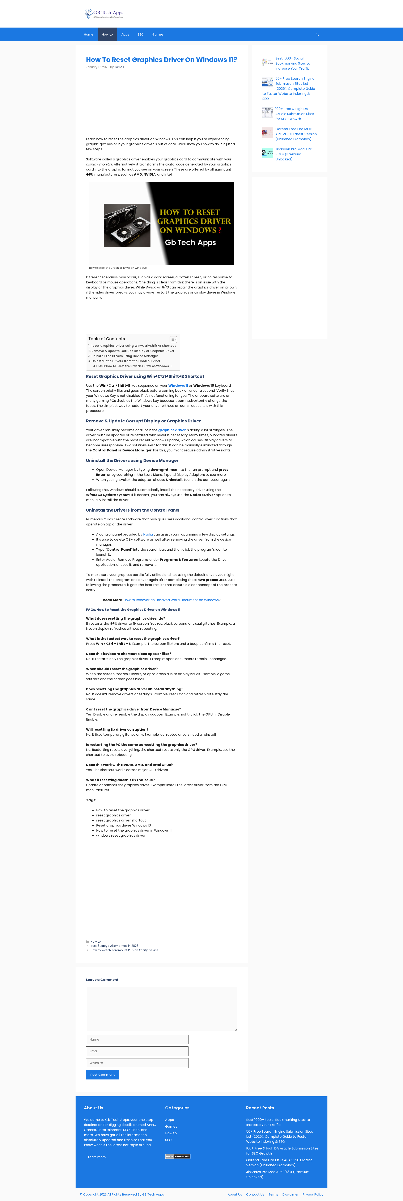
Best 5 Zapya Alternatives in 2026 (115, 946)
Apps (125, 34)
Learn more (97, 1157)
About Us (235, 1194)
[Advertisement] (161, 105)
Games (158, 34)
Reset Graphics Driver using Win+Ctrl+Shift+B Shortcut (133, 346)
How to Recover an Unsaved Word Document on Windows (171, 600)
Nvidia (148, 534)
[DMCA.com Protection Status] (178, 1157)
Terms (273, 1194)
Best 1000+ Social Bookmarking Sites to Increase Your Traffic (278, 1122)
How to (107, 34)
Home (88, 34)
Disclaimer (290, 1194)
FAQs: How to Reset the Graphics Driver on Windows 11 (134, 366)
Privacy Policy (313, 1194)
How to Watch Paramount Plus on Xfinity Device (124, 950)
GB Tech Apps (153, 1194)
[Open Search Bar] (317, 34)
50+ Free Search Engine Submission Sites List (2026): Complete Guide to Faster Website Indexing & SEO (279, 1136)
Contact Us (255, 1194)
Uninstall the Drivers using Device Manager (125, 356)
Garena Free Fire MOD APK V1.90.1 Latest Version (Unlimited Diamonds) (279, 1163)
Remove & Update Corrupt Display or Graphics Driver (133, 351)
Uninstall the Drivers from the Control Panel (126, 361)
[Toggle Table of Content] (171, 339)
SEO (141, 34)
